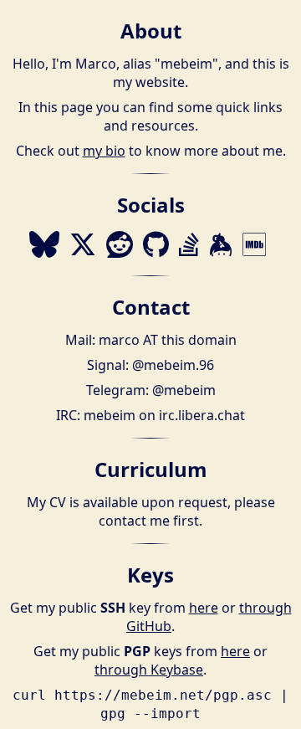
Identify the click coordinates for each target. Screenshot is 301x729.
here (203, 607)
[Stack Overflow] (189, 245)
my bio (104, 150)
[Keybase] (220, 245)
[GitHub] (156, 245)
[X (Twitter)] (82, 245)
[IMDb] (254, 245)
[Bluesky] (44, 245)
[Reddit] (119, 245)
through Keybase (148, 669)
